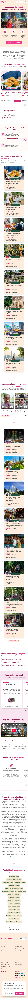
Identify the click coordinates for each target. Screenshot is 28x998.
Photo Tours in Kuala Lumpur (8, 891)
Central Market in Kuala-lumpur (14, 912)
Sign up (21, 1)
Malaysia (10, 927)
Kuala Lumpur (16, 927)
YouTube (3, 978)
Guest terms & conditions (20, 950)
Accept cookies (19, 993)
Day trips (18, 659)
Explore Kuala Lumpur (14, 42)
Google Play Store (18, 964)
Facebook (3, 973)
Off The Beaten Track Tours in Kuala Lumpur (14, 888)
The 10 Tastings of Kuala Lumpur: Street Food (13, 182)
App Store (17, 962)
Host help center (4, 962)
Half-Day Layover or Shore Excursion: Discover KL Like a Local (14, 525)
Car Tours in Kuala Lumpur (20, 891)
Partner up (3, 957)
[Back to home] (6, 2)
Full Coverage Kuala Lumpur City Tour (14, 364)
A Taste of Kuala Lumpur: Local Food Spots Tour (13, 234)
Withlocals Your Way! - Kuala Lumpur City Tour (14, 338)
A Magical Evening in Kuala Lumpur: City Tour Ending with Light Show (13, 446)
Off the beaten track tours (8, 665)
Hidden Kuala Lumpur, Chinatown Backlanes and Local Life (13, 551)
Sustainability (3, 950)
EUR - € (21, 938)
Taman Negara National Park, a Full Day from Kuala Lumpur (13, 578)
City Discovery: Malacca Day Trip (14, 286)
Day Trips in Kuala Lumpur (8, 882)
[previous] (23, 105)
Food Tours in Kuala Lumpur (20, 882)
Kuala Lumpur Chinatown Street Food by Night (13, 629)
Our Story (3, 946)
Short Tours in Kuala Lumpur (14, 897)
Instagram (3, 975)
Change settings (9, 993)
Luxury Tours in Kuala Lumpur (14, 909)
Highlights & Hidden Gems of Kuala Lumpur (13, 208)
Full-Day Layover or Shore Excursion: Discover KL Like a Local (14, 604)
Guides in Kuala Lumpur (14, 876)
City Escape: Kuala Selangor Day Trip (14, 312)
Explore (17, 100)
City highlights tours (7, 659)
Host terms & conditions (6, 966)
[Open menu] (25, 2)
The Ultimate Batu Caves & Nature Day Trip (13, 260)
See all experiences (13, 640)
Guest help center (18, 946)
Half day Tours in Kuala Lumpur (14, 900)
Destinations (3, 952)
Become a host (4, 968)
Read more (11, 695)
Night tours (14, 662)
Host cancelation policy (5, 964)
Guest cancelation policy (20, 948)
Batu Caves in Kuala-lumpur (14, 918)
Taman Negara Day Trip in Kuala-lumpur (14, 915)
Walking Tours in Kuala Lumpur (14, 894)
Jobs (2, 948)
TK (14, 704)
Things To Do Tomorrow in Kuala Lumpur (14, 921)
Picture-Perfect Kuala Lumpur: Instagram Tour (13, 472)
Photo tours (21, 665)
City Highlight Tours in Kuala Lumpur (14, 879)
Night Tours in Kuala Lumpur (14, 885)
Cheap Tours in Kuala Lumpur (14, 906)
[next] (25, 105)
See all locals (5, 415)
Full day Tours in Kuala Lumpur (14, 903)
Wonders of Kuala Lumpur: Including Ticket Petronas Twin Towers (13, 499)
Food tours (5, 662)
